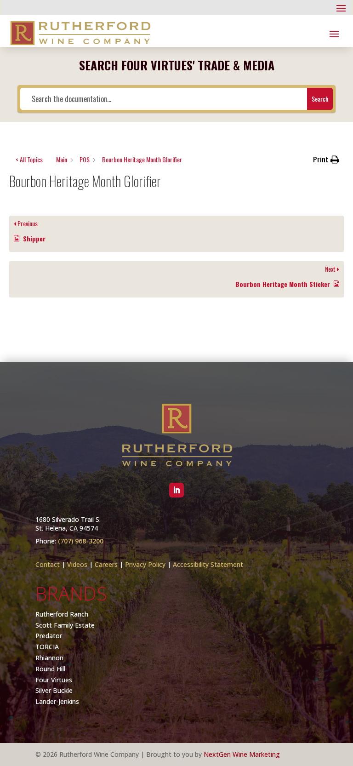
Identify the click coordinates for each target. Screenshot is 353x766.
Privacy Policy (145, 564)
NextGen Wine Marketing (242, 754)
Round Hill (50, 668)
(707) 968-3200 (80, 541)
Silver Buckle (54, 690)
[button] (326, 159)
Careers (106, 564)
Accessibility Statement (208, 564)
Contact (47, 564)
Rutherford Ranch (61, 614)
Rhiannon (49, 657)
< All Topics (29, 159)
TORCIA (47, 646)
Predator (48, 635)
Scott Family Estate (65, 625)
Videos (77, 564)
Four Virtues (53, 679)
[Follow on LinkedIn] (176, 490)
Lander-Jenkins (57, 701)
